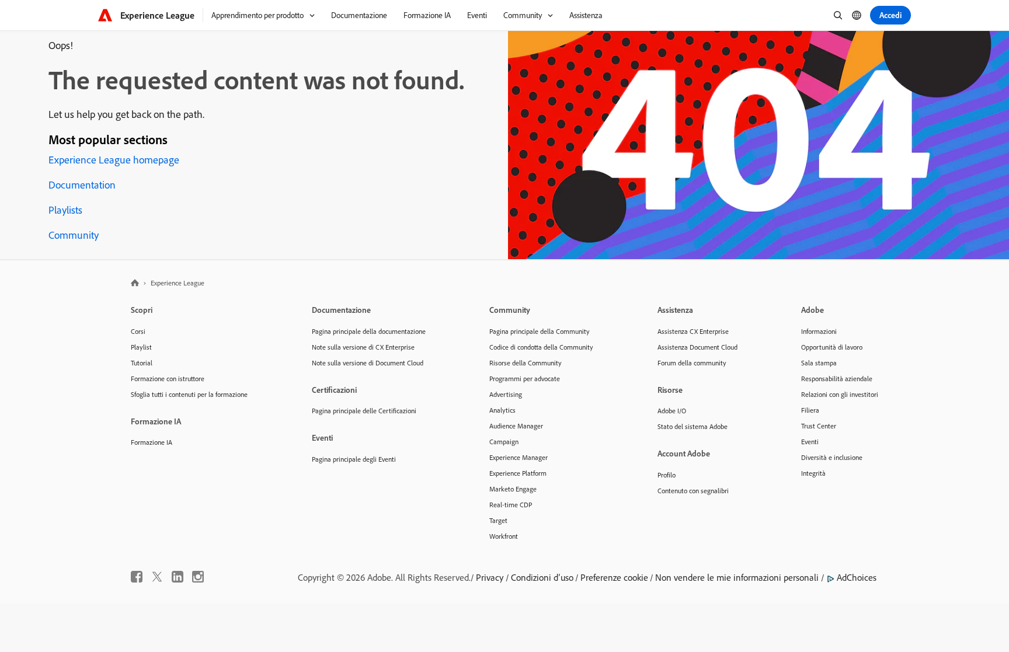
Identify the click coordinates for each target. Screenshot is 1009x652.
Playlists (65, 210)
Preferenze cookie (614, 577)
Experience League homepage (113, 159)
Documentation (82, 184)
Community (73, 235)
